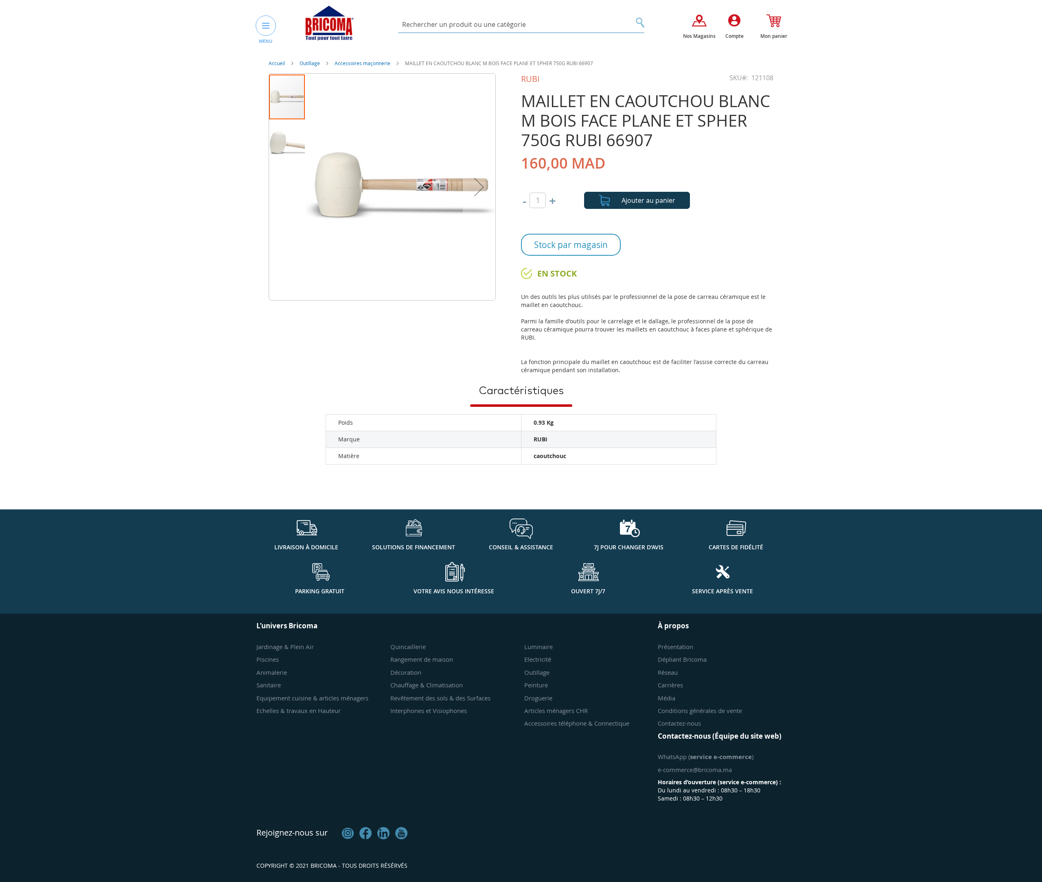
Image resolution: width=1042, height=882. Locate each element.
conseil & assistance (521, 547)
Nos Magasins (699, 36)
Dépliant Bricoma (682, 659)
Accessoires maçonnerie (363, 63)
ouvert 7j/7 (588, 591)
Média (666, 698)
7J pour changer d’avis (628, 547)
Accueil (277, 63)
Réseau (668, 672)
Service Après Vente (722, 591)
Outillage (310, 63)
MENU (265, 41)
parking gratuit (319, 591)
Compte (734, 36)
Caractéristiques (521, 391)
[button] (479, 187)
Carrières (670, 685)
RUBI (530, 78)
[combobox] (521, 24)
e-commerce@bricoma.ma (695, 770)
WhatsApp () (705, 757)
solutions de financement (413, 547)
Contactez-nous (679, 723)
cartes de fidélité (736, 547)
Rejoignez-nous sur (292, 832)
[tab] (521, 390)
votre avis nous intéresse (454, 591)
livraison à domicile (306, 547)
